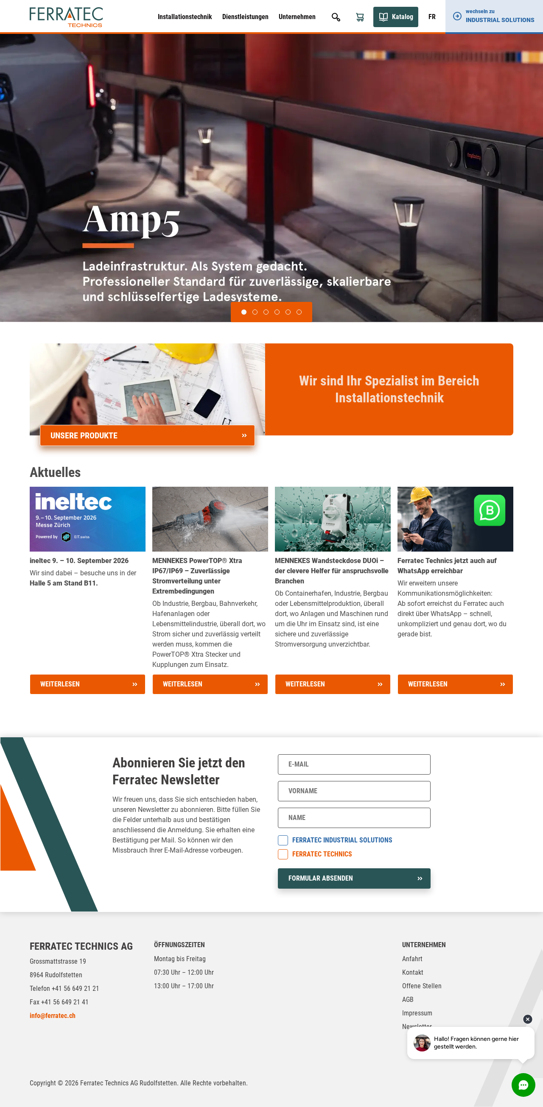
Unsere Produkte (84, 435)
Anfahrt (412, 959)
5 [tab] (288, 312)
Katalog (402, 17)
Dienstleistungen (245, 17)
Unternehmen (297, 17)
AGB (408, 999)
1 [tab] (243, 312)
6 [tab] (299, 312)
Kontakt (412, 972)
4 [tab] (277, 312)
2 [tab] (255, 312)
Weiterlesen (60, 684)
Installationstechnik (185, 17)
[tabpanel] (271, 178)
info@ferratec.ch (53, 1016)
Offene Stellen (422, 986)
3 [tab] (266, 312)
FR (432, 17)
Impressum (417, 1013)
